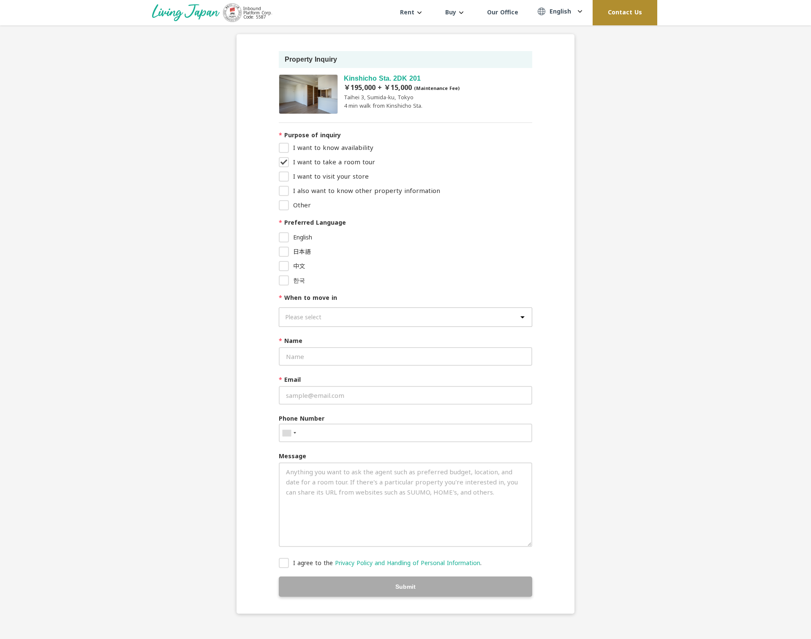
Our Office (502, 12)
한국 (299, 280)
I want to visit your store (331, 176)
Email (290, 379)
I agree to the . (387, 563)
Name (290, 341)
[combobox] (289, 433)
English (302, 237)
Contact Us (625, 12)
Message (292, 456)
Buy (451, 12)
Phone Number (301, 418)
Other (302, 205)
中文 (299, 266)
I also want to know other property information (366, 190)
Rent (408, 12)
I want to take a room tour (334, 162)
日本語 (302, 251)
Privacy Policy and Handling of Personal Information (407, 563)
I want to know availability (333, 147)
